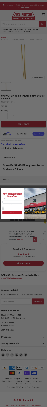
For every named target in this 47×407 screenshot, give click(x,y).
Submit (12, 212)
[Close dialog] (44, 190)
